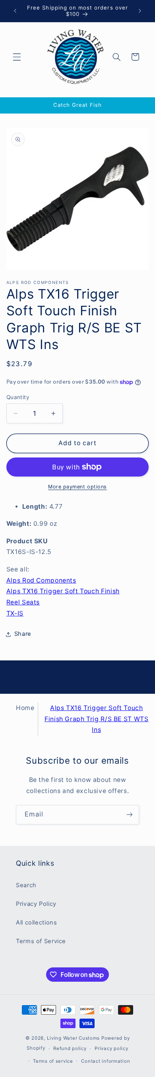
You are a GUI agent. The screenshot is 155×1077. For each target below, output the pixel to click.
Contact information (105, 1061)
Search (26, 885)
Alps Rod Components (41, 580)
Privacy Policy (36, 903)
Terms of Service (41, 941)
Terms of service (53, 1061)
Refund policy (70, 1048)
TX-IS (14, 613)
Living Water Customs (73, 1038)
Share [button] (22, 633)
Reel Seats (23, 602)
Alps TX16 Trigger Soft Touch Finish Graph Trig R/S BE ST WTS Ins (97, 719)
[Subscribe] (129, 814)
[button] (17, 57)
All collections (36, 922)
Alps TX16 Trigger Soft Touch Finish (63, 591)
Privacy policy (111, 1048)
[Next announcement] (140, 10)
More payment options (77, 487)
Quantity (17, 397)
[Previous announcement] (15, 10)
